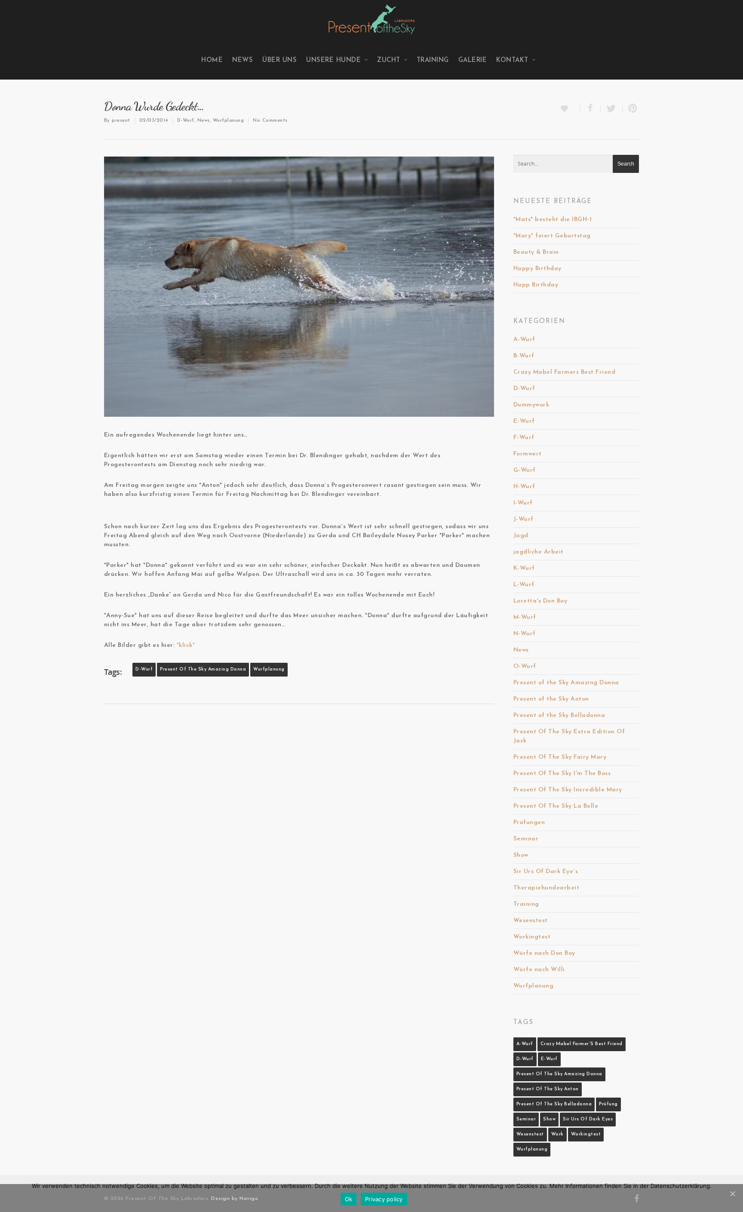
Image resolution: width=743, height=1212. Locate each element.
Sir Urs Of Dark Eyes (588, 1119)
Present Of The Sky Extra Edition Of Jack (569, 736)
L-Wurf (523, 584)
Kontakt (512, 60)
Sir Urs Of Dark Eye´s (545, 871)
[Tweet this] (612, 109)
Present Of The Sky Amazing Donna (203, 669)
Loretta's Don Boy (540, 601)
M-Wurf (524, 617)
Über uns (279, 60)
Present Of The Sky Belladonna (554, 1104)
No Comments (270, 120)
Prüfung (608, 1104)
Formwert (527, 454)
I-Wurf (523, 503)
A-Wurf (524, 339)
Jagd (520, 535)
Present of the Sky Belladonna (559, 715)
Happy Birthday (537, 268)
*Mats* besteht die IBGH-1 (552, 219)
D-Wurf (185, 120)
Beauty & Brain (536, 252)
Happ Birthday (536, 285)
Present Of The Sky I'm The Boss (562, 773)
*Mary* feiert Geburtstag (552, 236)
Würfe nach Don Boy (544, 953)
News (242, 60)
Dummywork (531, 405)
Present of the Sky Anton (551, 699)
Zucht (388, 60)
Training (433, 60)
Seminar (526, 839)
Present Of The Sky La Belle (556, 806)
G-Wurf (524, 470)
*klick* (186, 645)
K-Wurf (524, 568)
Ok (349, 1199)
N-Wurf (524, 634)
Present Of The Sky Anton (547, 1089)
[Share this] (590, 109)
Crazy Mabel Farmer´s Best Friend (581, 1044)
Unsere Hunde (333, 60)
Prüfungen (529, 822)
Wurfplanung (228, 120)
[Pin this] (631, 109)
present (121, 120)
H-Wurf (524, 486)
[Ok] (732, 1193)
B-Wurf (523, 356)
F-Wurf (523, 437)
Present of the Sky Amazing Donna (566, 683)
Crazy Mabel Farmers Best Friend (564, 372)
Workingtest (532, 937)
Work (557, 1134)
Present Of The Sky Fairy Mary (560, 757)
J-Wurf (523, 519)
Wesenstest (530, 920)
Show (520, 855)
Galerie (472, 60)
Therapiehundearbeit (546, 888)
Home (212, 60)
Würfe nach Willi (539, 969)
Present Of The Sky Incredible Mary (567, 790)
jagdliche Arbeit (538, 552)
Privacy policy (384, 1199)
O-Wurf (524, 666)
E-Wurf (524, 421)
